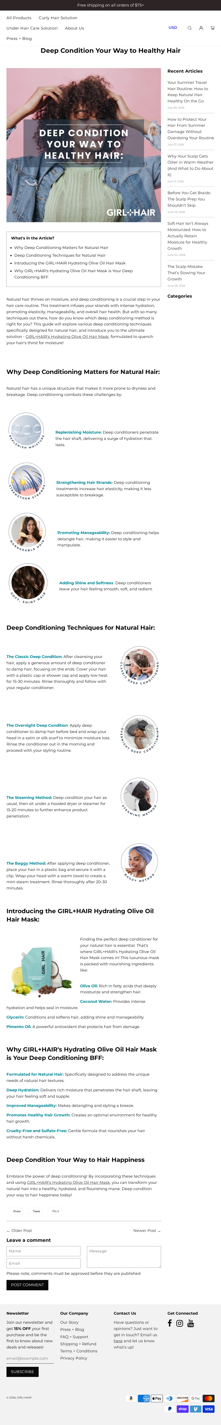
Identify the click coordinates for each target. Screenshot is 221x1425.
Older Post (21, 1230)
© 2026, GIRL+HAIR (19, 1397)
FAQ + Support (74, 1336)
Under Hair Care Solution (32, 28)
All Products (18, 18)
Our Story (69, 1322)
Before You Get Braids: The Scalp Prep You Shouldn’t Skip (189, 199)
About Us (74, 28)
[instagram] (179, 1324)
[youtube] (190, 1324)
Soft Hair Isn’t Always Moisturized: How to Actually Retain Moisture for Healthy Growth (187, 236)
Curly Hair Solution (58, 18)
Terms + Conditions (78, 1351)
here (118, 1341)
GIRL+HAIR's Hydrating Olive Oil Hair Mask (67, 336)
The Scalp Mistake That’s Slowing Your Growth (186, 272)
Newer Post (144, 1230)
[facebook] (169, 1324)
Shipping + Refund (78, 1344)
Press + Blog (19, 38)
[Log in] (201, 27)
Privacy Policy (73, 1358)
